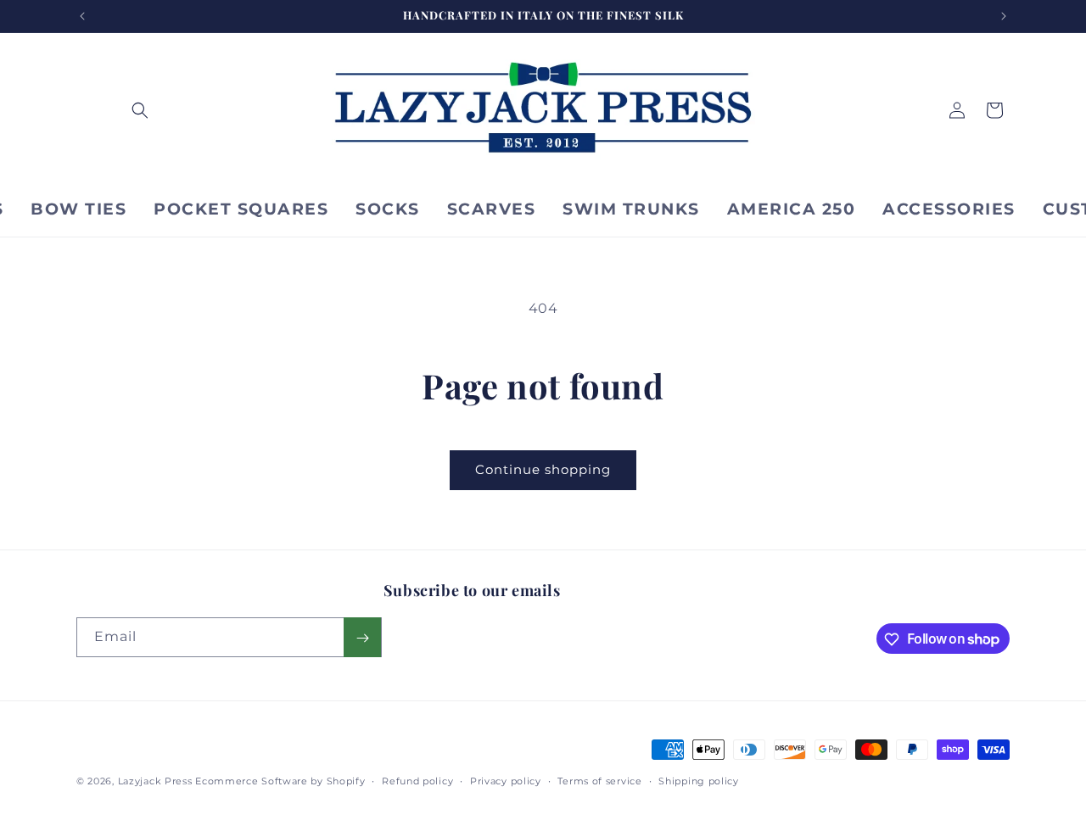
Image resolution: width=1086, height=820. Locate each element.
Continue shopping (543, 469)
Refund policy (417, 780)
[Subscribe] (362, 638)
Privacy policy (505, 780)
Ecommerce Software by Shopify (280, 781)
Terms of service (599, 780)
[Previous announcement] (82, 16)
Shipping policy (698, 780)
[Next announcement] (1003, 16)
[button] (140, 110)
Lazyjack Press (155, 781)
